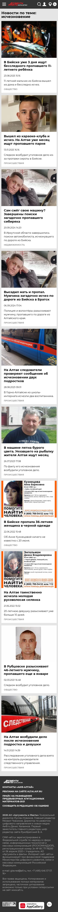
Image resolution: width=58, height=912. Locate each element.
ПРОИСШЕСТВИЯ (14, 163)
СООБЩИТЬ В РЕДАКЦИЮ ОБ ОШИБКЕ (25, 805)
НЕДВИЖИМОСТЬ (14, 245)
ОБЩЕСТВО (10, 89)
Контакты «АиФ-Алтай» (18, 787)
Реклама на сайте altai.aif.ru (22, 791)
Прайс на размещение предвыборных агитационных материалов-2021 (23, 799)
